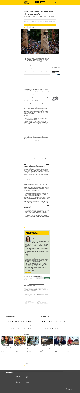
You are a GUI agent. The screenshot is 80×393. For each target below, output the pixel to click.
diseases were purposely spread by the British (40, 122)
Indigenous (30, 228)
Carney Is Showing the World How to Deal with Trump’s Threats (21, 325)
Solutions (39, 5)
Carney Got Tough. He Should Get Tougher (51, 328)
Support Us (48, 5)
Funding (17, 378)
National (27, 377)
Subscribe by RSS (38, 375)
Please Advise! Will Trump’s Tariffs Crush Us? (52, 325)
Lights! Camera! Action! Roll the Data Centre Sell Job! (54, 321)
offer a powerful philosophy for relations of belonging (36, 205)
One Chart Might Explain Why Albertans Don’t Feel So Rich (20, 321)
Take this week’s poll (36, 365)
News (25, 5)
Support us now (28, 272)
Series (26, 381)
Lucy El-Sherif (26, 20)
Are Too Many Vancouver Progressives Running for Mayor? (20, 328)
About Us (17, 373)
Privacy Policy (18, 382)
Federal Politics (35, 228)
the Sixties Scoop (33, 125)
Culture (33, 5)
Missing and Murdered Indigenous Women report (36, 164)
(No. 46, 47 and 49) (34, 60)
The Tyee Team (18, 376)
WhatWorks (27, 382)
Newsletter (17, 375)
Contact (17, 377)
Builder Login (37, 373)
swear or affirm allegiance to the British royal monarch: (35, 69)
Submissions (18, 383)
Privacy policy (25, 279)
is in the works (30, 197)
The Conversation (52, 21)
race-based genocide (42, 123)
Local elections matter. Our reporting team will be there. (33, 233)
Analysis (29, 5)
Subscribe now (46, 278)
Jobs (16, 381)
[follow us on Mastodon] (29, 27)
